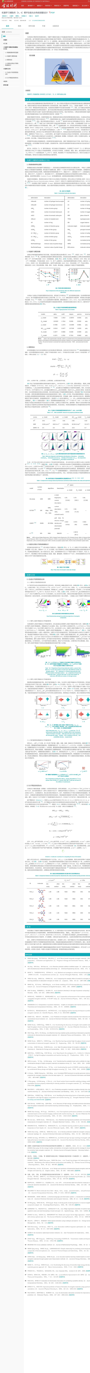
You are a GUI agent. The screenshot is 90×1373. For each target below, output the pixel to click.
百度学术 (30, 962)
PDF (53, 13)
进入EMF (84, 5)
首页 (22, 5)
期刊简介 (30, 5)
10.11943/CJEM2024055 (38, 20)
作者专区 (47, 5)
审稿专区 (57, 5)
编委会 (39, 5)
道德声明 (66, 5)
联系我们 (75, 5)
